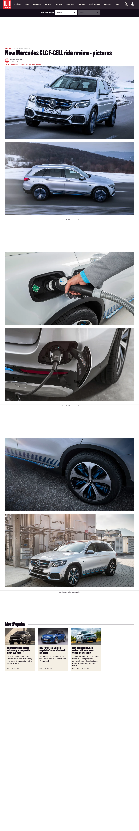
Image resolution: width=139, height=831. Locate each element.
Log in (132, 5)
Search (126, 5)
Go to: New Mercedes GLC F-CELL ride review (23, 64)
